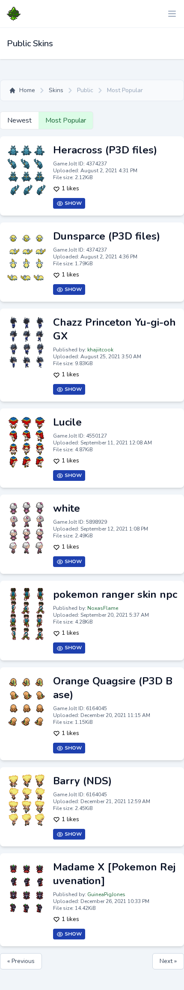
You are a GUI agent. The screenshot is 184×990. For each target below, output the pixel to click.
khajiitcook (100, 349)
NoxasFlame (102, 608)
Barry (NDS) (82, 781)
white (66, 508)
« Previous (21, 961)
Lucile (67, 422)
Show (72, 203)
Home (27, 90)
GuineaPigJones (106, 894)
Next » (168, 961)
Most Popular (65, 120)
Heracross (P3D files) (105, 150)
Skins (56, 90)
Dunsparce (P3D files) (106, 236)
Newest (19, 120)
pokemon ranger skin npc (115, 594)
